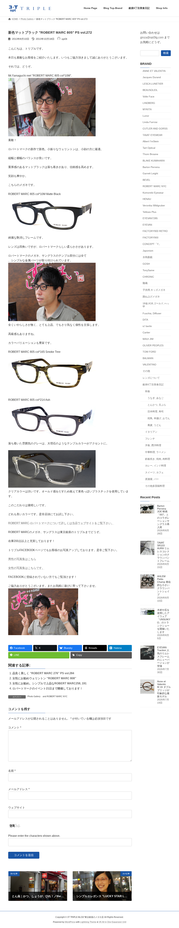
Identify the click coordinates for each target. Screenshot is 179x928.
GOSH (146, 263)
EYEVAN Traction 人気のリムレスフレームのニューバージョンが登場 (163, 656)
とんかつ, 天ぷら (157, 404)
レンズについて (151, 377)
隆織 (145, 283)
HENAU (147, 199)
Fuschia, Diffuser (152, 313)
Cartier (146, 332)
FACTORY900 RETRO (155, 231)
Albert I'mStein (151, 141)
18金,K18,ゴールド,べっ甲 (156, 305)
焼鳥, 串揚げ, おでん (159, 418)
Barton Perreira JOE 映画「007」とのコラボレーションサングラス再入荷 (163, 516)
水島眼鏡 (147, 257)
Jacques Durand (152, 77)
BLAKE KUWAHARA (154, 160)
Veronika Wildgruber (154, 205)
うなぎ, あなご (156, 398)
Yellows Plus (149, 211)
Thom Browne (150, 154)
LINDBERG (149, 102)
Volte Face (148, 96)
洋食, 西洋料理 (153, 445)
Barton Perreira (151, 167)
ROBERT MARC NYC (57, 696)
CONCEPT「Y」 (152, 243)
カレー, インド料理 (155, 465)
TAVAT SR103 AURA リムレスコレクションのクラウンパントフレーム (163, 551)
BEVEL (146, 179)
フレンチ (150, 438)
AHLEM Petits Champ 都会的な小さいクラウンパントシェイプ (164, 585)
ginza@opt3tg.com (151, 37)
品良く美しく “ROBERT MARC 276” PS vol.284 (43, 673)
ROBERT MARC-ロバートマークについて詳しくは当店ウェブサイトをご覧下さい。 (61, 523)
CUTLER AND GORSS (155, 128)
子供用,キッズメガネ (154, 289)
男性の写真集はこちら (22, 559)
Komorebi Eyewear (153, 192)
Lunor (146, 115)
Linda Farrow (150, 122)
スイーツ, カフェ (154, 472)
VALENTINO (149, 364)
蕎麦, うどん (154, 425)
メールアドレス (19, 789)
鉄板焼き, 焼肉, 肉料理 (157, 458)
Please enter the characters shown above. (34, 835)
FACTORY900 (150, 237)
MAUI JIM (148, 339)
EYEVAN (147, 224)
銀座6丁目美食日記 (153, 384)
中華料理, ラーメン (155, 452)
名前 (12, 770)
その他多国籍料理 (155, 485)
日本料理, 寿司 (156, 411)
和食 (147, 391)
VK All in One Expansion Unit (112, 922)
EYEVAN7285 (150, 218)
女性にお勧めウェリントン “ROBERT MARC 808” (44, 678)
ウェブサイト (16, 807)
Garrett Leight (150, 173)
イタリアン (151, 431)
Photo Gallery (33, 696)
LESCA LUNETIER (153, 83)
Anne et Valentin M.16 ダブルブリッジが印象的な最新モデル (164, 689)
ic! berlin (147, 326)
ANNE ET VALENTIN (154, 70)
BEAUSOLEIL (150, 90)
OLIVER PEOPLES (153, 345)
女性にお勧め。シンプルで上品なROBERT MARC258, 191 (49, 683)
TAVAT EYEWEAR (152, 134)
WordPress (70, 922)
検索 (166, 52)
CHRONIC (148, 276)
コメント (14, 727)
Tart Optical (149, 147)
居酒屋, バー (152, 479)
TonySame (148, 270)
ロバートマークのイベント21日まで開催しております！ (47, 688)
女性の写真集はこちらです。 (26, 567)
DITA (145, 319)
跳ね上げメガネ (151, 296)
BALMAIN (148, 358)
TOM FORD (149, 351)
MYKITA (147, 109)
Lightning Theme (88, 922)
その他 (146, 371)
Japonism (148, 250)
